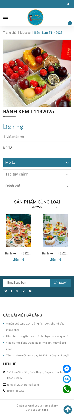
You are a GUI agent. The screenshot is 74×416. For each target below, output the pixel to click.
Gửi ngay (60, 282)
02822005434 (15, 391)
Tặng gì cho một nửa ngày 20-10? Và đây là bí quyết (37, 355)
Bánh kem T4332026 (19, 253)
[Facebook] (67, 369)
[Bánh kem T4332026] (18, 230)
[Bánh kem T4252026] (55, 230)
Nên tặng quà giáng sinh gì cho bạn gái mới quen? (37, 336)
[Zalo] (67, 379)
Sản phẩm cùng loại (37, 202)
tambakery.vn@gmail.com (23, 384)
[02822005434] (67, 389)
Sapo (45, 409)
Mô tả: (8, 147)
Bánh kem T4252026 (56, 253)
